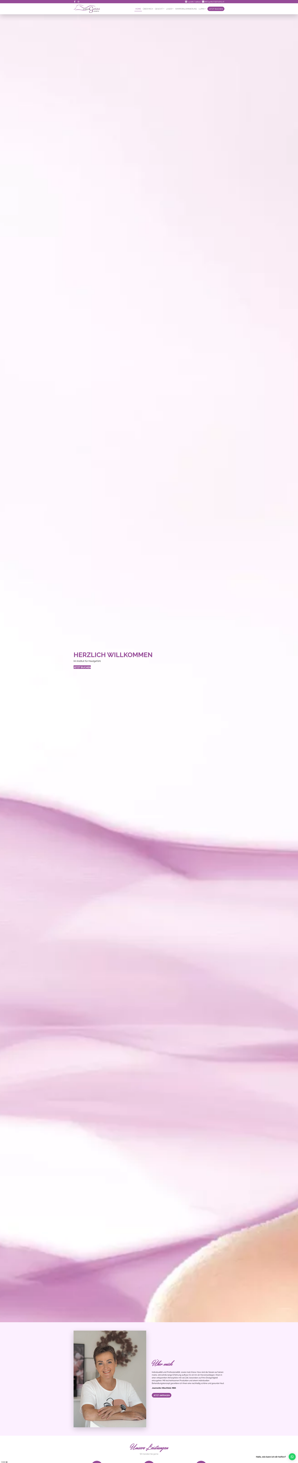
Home (138, 8)
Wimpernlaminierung (186, 8)
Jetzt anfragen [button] (161, 1395)
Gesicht (159, 8)
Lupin (201, 8)
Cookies (3, 1462)
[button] (292, 1456)
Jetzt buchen (216, 9)
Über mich (148, 8)
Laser (169, 8)
